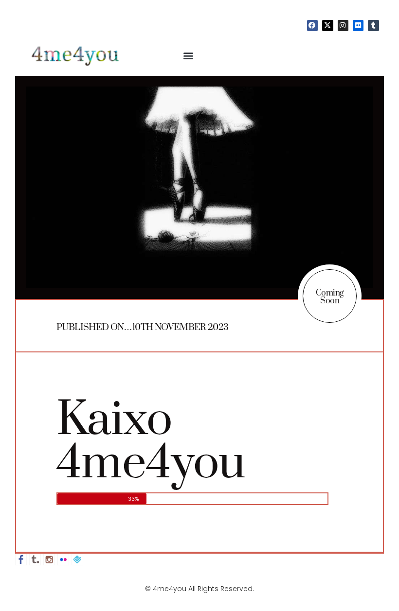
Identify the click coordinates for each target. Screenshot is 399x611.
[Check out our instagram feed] (49, 559)
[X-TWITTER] (327, 25)
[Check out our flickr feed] (63, 559)
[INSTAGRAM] (343, 25)
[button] (188, 56)
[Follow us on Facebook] (21, 559)
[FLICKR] (358, 25)
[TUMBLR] (373, 25)
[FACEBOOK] (312, 25)
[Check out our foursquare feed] (77, 559)
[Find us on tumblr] (35, 559)
